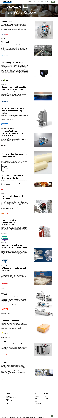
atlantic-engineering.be (5, 383)
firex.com (3, 359)
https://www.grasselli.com (5, 105)
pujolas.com (3, 242)
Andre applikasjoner (38, 403)
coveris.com (3, 217)
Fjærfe (36, 398)
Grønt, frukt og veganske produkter (39, 405)
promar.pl (3, 193)
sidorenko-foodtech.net (5, 337)
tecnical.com (3, 60)
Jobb (38, 1)
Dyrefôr (36, 401)
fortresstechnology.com (5, 149)
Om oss (42, 1)
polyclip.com (3, 171)
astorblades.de (4, 265)
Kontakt (53, 1)
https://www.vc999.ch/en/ (5, 313)
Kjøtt (35, 393)
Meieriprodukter (37, 396)
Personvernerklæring (49, 412)
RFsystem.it (3, 288)
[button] (30, 1)
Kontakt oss (46, 398)
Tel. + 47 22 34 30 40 (9, 400)
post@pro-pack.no (15, 400)
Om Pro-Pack (46, 393)
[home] (7, 1)
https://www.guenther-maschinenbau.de (8, 128)
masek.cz (3, 38)
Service (35, 1)
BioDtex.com (3, 84)
